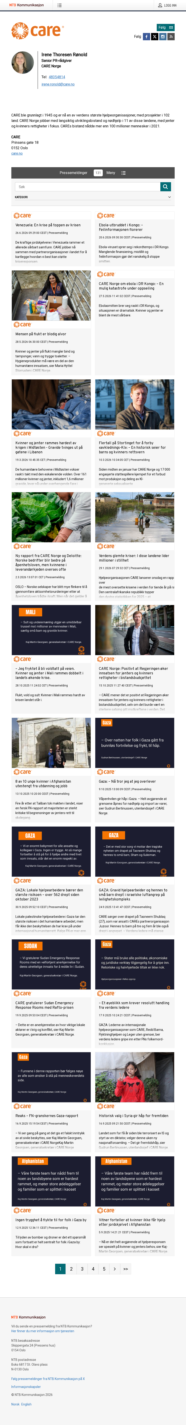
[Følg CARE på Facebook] (146, 36)
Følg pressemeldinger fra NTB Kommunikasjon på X (48, 1379)
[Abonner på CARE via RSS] (171, 36)
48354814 (57, 77)
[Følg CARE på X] (154, 36)
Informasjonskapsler (26, 1387)
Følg (162, 27)
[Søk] (165, 186)
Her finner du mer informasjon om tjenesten (42, 1331)
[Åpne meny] (60, 5)
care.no (17, 153)
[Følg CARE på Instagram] (162, 36)
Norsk (15, 1404)
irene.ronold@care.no (58, 84)
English (26, 1404)
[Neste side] (114, 1269)
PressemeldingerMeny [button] (87, 173)
